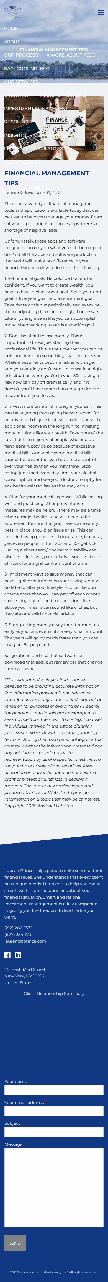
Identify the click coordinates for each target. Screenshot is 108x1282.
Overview (16, 95)
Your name (37, 1081)
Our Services (21, 82)
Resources (18, 122)
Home (11, 28)
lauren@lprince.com (25, 941)
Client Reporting (26, 188)
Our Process (21, 55)
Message (35, 1144)
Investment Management (36, 108)
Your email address (45, 1102)
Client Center (22, 162)
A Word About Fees (71, 55)
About (12, 42)
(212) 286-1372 (18, 927)
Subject (33, 1123)
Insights (15, 135)
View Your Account (29, 175)
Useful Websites (55, 135)
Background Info (27, 68)
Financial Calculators (33, 148)
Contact (15, 202)
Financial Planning (61, 95)
